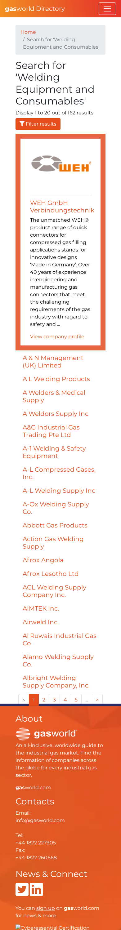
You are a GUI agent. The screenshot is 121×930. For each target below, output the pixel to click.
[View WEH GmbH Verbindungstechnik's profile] (60, 167)
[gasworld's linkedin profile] (36, 893)
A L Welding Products (56, 379)
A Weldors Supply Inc (55, 413)
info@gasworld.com (40, 820)
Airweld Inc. (41, 622)
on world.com (67, 908)
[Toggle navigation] (107, 8)
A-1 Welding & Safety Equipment (54, 452)
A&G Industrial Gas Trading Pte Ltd (51, 431)
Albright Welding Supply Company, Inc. (56, 681)
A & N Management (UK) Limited (53, 361)
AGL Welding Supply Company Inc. (54, 591)
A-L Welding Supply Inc (59, 490)
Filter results (40, 124)
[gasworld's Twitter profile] (22, 893)
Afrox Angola (43, 560)
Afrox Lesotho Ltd (51, 573)
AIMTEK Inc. (41, 608)
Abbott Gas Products (55, 525)
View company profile (57, 337)
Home (28, 32)
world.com (33, 787)
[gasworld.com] (47, 734)
